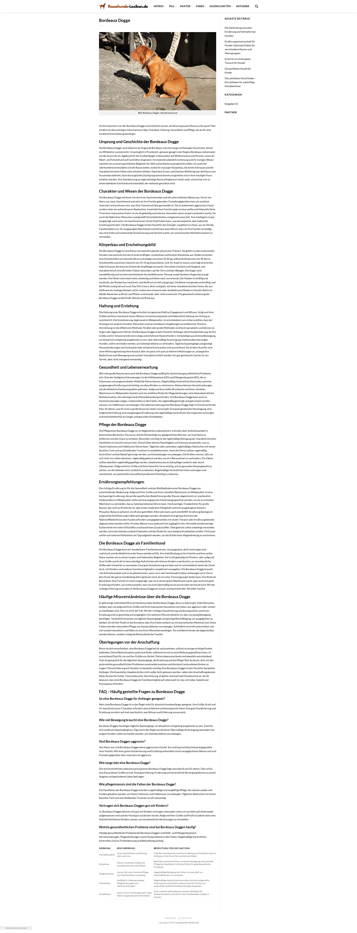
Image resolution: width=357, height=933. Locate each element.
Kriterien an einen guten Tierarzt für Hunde (238, 60)
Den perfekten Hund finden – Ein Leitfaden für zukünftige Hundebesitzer (240, 82)
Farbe (200, 6)
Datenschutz (185, 918)
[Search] (256, 6)
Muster (185, 6)
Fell (171, 6)
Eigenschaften (220, 6)
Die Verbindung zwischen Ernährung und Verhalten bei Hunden (240, 31)
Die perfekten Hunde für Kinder (238, 70)
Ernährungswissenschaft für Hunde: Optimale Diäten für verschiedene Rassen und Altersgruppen (240, 47)
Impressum (170, 918)
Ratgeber (242, 6)
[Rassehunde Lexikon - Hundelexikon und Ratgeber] (123, 6)
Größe (158, 6)
